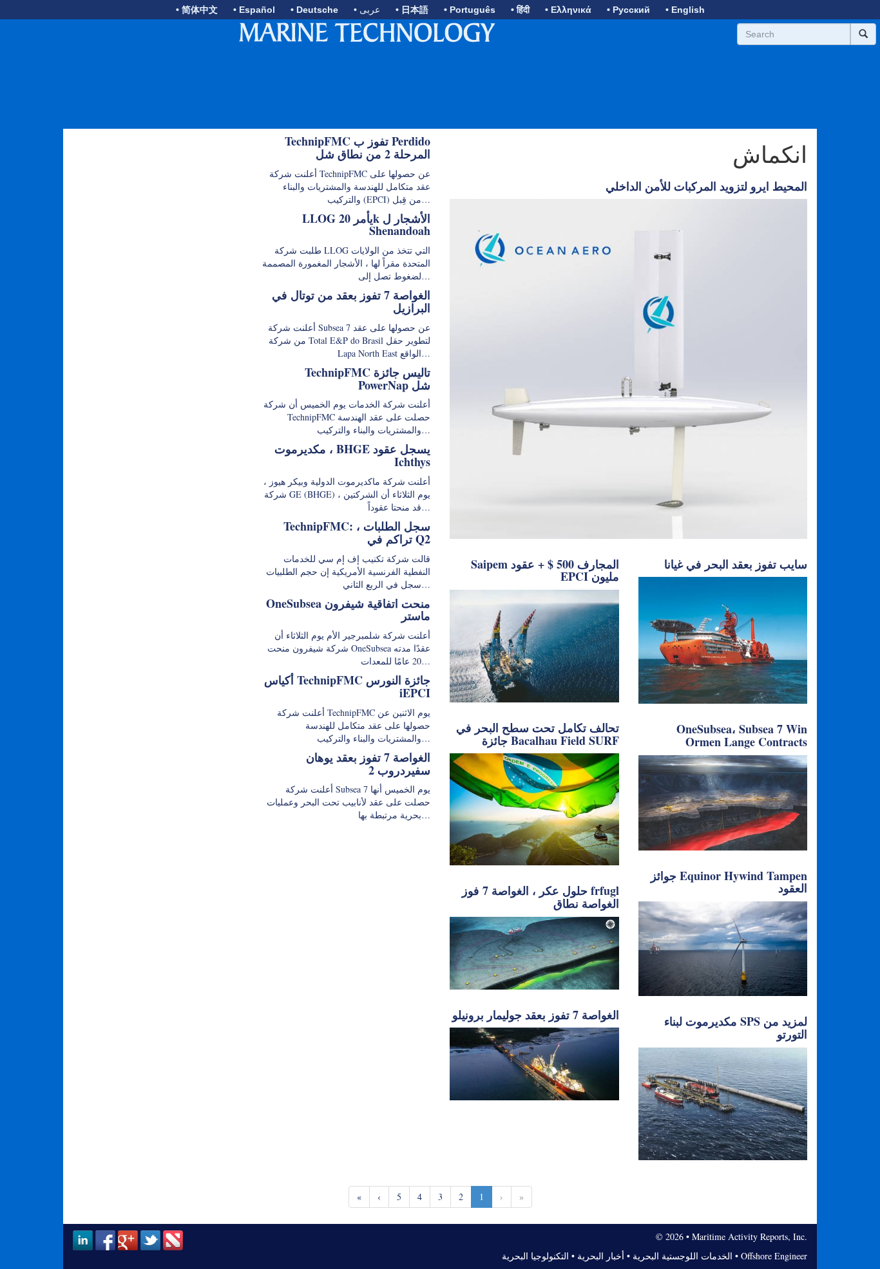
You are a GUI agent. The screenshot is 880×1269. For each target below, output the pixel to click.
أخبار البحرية (600, 1256)
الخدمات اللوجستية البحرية (682, 1256)
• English (685, 10)
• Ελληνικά (568, 10)
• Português (469, 10)
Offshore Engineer (774, 1256)
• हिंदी (520, 10)
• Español (254, 10)
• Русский (628, 10)
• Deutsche (314, 10)
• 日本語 (412, 10)
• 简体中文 (197, 10)
